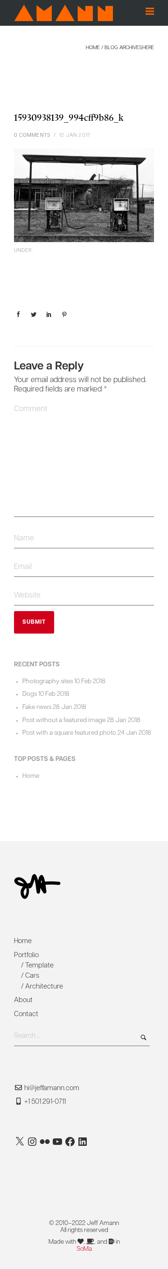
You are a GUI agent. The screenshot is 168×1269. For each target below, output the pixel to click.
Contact (26, 1014)
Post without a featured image (63, 720)
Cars (32, 976)
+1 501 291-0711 (44, 1102)
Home (93, 48)
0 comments (32, 135)
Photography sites (47, 682)
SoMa (84, 1249)
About (23, 1000)
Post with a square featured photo (69, 733)
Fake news (36, 707)
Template (39, 965)
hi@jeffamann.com (51, 1088)
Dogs (29, 694)
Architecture (44, 986)
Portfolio (26, 955)
